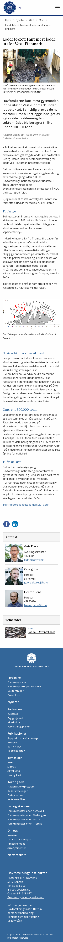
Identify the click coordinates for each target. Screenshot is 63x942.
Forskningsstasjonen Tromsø (24, 823)
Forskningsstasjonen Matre (23, 819)
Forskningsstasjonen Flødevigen (26, 815)
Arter (10, 762)
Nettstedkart (16, 855)
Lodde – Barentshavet (41, 631)
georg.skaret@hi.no (36, 582)
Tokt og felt (15, 782)
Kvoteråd (12, 713)
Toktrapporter (16, 750)
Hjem (8, 20)
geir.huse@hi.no (34, 559)
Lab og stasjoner (19, 806)
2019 (31, 20)
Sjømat (11, 766)
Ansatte (12, 835)
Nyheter (20, 20)
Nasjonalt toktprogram (20, 786)
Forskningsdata (16, 682)
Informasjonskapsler (20, 905)
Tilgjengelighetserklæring (23, 917)
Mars (41, 20)
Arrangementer (16, 847)
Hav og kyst (14, 775)
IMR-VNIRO (14, 746)
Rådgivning (14, 709)
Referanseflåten (16, 799)
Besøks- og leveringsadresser (25, 897)
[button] (57, 8)
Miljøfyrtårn (14, 920)
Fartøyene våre (16, 795)
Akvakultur (13, 722)
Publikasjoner (16, 733)
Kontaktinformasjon (19, 839)
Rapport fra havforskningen (23, 738)
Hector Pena (32, 592)
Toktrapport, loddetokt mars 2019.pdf (26, 504)
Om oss (12, 830)
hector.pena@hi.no (35, 605)
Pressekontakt (16, 843)
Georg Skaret (33, 569)
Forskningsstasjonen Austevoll (25, 810)
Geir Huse (31, 546)
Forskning (14, 678)
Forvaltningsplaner (18, 726)
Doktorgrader (15, 690)
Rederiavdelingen (17, 790)
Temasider (14, 758)
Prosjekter (13, 695)
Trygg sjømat (15, 718)
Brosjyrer (13, 742)
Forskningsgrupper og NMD (24, 686)
